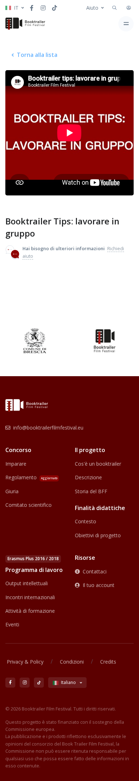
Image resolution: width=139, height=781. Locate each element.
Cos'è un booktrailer (98, 463)
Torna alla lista (37, 55)
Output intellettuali (26, 583)
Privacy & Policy (25, 661)
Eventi (12, 624)
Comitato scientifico (28, 504)
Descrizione (88, 477)
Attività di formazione (30, 610)
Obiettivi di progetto (98, 535)
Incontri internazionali (30, 597)
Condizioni (72, 661)
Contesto (85, 521)
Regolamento (31, 477)
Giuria (12, 491)
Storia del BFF (91, 491)
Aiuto (92, 7)
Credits (108, 661)
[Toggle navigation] (126, 23)
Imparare (15, 463)
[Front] (25, 23)
